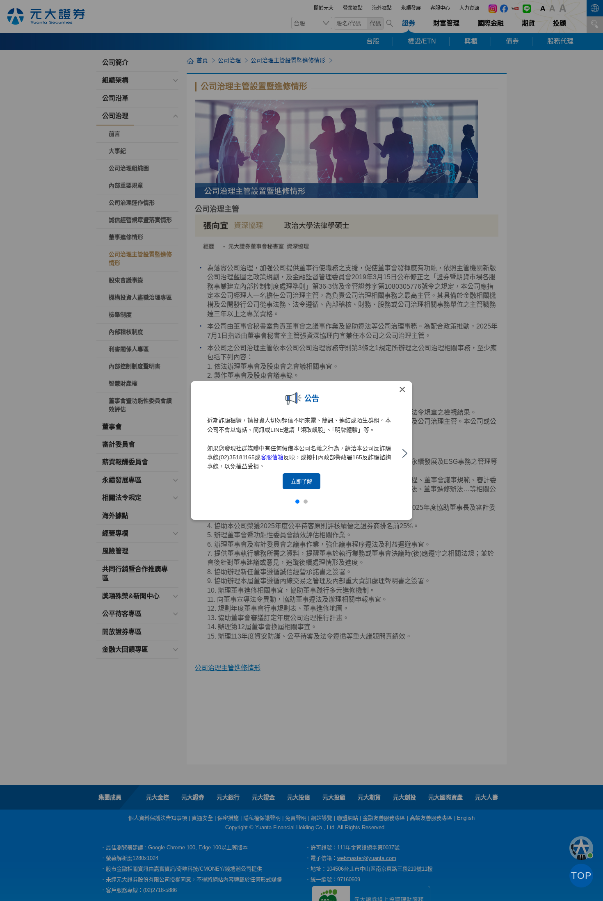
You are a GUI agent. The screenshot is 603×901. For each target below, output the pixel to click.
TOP (581, 875)
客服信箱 (271, 457)
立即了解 (301, 482)
